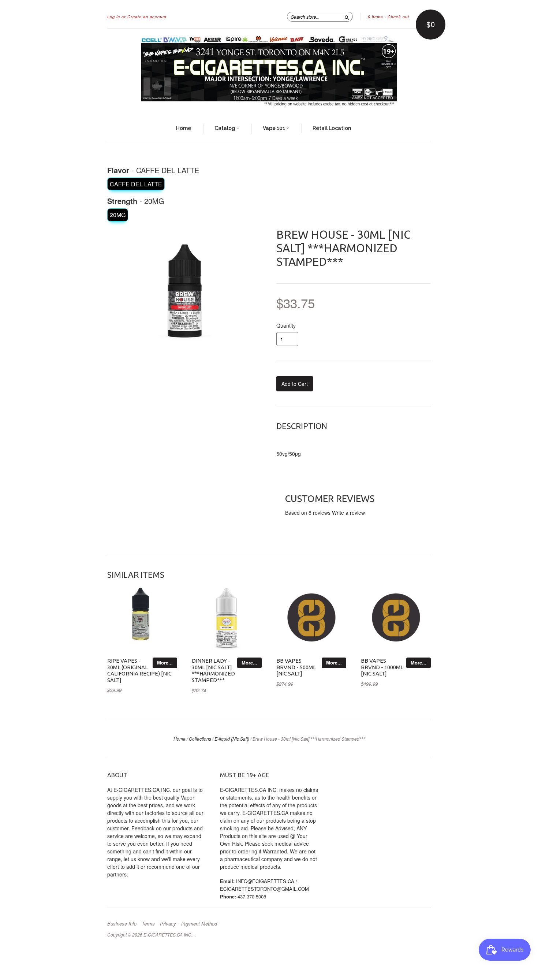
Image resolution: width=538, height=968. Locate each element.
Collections (200, 739)
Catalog (225, 128)
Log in (113, 16)
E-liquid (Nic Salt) (231, 739)
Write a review (348, 512)
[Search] (347, 16)
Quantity (286, 325)
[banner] (269, 72)
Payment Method (199, 923)
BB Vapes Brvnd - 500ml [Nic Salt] (296, 667)
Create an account (147, 16)
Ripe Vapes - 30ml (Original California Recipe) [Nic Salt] (139, 670)
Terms (148, 923)
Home (183, 128)
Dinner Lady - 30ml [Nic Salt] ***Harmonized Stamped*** (213, 670)
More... (165, 662)
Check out (398, 16)
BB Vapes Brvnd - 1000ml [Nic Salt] (382, 667)
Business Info (122, 923)
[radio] (136, 184)
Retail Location (332, 128)
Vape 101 (274, 128)
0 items (375, 16)
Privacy (168, 923)
